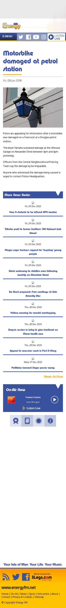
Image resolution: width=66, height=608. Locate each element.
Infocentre (43, 593)
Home (5, 593)
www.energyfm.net (19, 587)
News (23, 593)
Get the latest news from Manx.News (45, 20)
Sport (32, 593)
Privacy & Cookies (22, 596)
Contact (6, 596)
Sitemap (39, 596)
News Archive (53, 376)
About (54, 593)
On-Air (14, 593)
